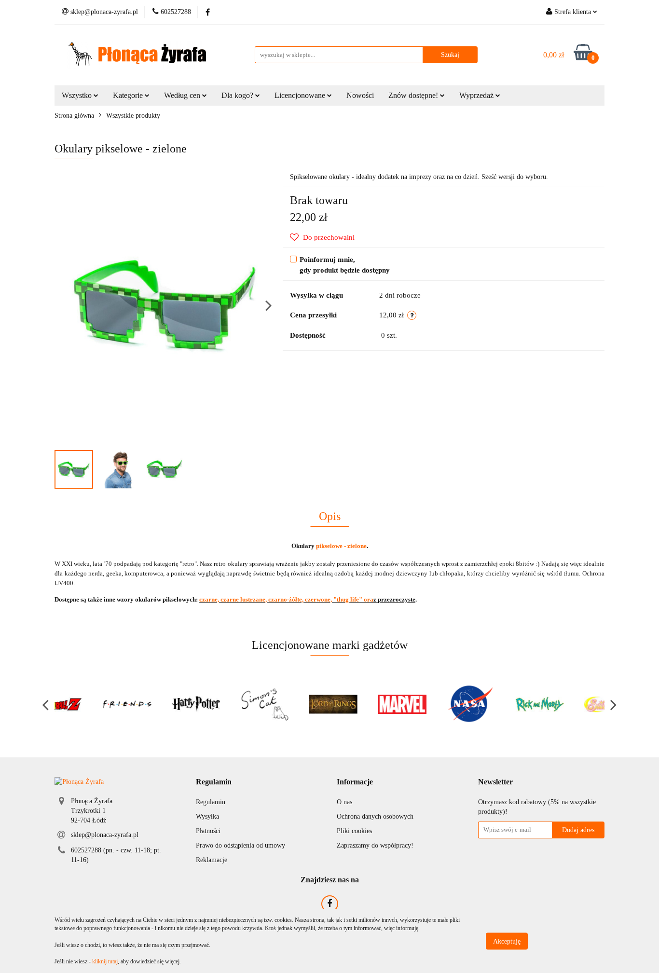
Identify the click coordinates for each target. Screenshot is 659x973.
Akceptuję (507, 941)
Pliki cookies (354, 831)
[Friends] (89, 704)
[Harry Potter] (158, 704)
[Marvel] (364, 704)
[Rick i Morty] (501, 704)
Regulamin (210, 802)
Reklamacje (211, 859)
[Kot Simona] (226, 704)
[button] (214, 782)
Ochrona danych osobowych (375, 816)
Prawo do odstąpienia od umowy (240, 845)
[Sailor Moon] (570, 704)
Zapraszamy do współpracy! (375, 845)
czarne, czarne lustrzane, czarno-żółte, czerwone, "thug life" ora (286, 599)
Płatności (208, 831)
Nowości (360, 95)
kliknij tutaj (105, 961)
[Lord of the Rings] (295, 704)
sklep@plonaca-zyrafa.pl (104, 834)
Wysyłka (207, 816)
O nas (344, 802)
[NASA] (432, 704)
